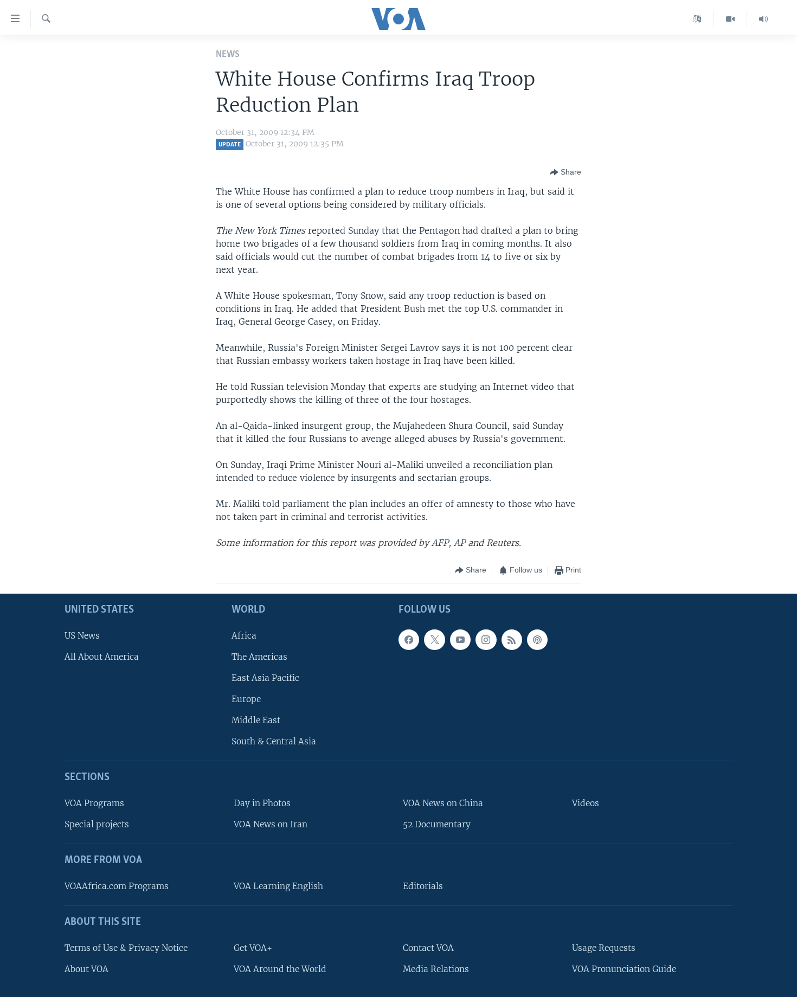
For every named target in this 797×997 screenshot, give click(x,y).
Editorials (423, 886)
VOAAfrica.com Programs (117, 886)
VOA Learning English (278, 886)
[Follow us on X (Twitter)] (434, 639)
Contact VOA (428, 947)
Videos (585, 803)
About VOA (86, 969)
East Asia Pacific (265, 678)
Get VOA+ (253, 947)
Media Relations (436, 969)
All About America (102, 657)
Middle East (256, 720)
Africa (244, 635)
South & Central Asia (274, 741)
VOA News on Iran (270, 824)
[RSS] (512, 639)
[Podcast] (537, 639)
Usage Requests (603, 947)
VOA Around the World (280, 969)
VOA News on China (443, 803)
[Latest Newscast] (763, 19)
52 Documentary (437, 824)
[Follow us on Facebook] (408, 639)
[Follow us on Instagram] (485, 639)
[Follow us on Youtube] (460, 639)
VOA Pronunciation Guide (624, 969)
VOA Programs (94, 803)
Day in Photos (262, 803)
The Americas (259, 657)
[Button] (565, 172)
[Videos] (730, 19)
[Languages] (697, 19)
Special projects (97, 824)
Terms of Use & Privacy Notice (126, 947)
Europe (246, 699)
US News (82, 635)
